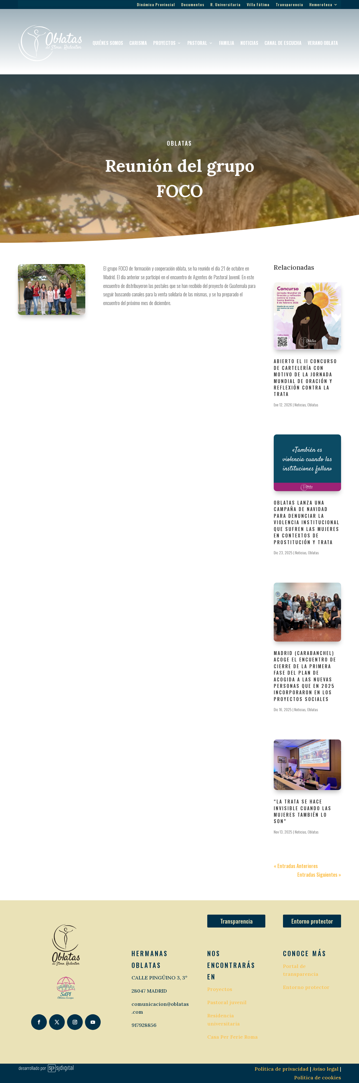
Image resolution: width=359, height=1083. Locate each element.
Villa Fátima (258, 5)
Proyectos (164, 43)
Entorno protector (312, 921)
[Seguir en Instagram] (75, 1022)
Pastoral (197, 43)
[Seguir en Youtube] (93, 1022)
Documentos (192, 5)
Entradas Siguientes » (319, 874)
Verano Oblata (323, 43)
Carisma (138, 43)
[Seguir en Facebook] (39, 1022)
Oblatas (179, 143)
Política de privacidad (282, 1069)
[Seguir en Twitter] (57, 1022)
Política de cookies (317, 1077)
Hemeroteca (320, 5)
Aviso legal (325, 1069)
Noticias (249, 43)
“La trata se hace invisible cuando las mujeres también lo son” (303, 811)
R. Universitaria (225, 5)
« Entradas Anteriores (296, 865)
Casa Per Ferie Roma (232, 1037)
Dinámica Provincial (156, 5)
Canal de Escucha (283, 43)
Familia (226, 43)
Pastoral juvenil (227, 1002)
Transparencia (289, 5)
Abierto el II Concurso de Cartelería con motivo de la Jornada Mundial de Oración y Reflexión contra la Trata (305, 377)
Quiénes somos (108, 43)
